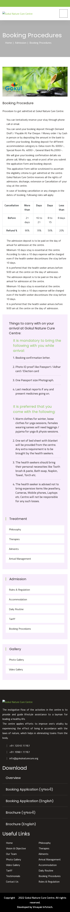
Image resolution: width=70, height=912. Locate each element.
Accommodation (18, 599)
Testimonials (13, 876)
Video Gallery (16, 669)
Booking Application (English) (30, 801)
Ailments (14, 549)
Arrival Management (20, 559)
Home (8, 43)
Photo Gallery (16, 660)
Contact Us (12, 882)
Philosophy (15, 529)
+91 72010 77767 (19, 746)
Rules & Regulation (19, 590)
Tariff (12, 619)
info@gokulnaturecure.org (23, 758)
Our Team (11, 854)
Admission (20, 43)
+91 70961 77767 (19, 752)
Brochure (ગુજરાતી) (20, 812)
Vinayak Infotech (42, 907)
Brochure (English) (21, 824)
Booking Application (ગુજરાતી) (29, 789)
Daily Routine (16, 609)
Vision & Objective (16, 848)
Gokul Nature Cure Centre (39, 898)
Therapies (14, 539)
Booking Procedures (20, 629)
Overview (13, 778)
